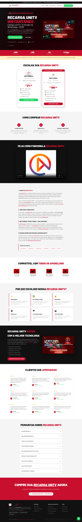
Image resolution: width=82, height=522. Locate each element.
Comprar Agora (69, 5)
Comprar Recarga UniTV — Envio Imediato (42, 493)
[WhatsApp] (78, 518)
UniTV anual (35, 225)
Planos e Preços (65, 511)
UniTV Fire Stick (51, 513)
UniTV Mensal (46, 248)
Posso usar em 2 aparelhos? (41, 461)
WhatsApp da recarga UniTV (34, 240)
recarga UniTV (22, 193)
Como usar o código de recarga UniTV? (41, 456)
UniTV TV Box (50, 506)
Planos (46, 5)
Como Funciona (65, 508)
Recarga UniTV (52, 5)
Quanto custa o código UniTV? (41, 441)
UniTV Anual (53, 248)
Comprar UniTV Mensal (28, 99)
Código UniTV (59, 5)
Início (43, 5)
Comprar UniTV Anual (53, 103)
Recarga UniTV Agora (16, 37)
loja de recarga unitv (43, 229)
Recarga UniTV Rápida (38, 508)
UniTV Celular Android (52, 511)
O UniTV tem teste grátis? (41, 466)
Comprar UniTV (38, 248)
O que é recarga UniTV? (41, 431)
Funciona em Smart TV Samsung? (41, 471)
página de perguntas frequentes (32, 217)
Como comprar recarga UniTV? (41, 436)
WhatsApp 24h (64, 506)
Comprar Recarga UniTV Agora (16, 358)
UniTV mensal (22, 224)
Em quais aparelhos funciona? (41, 446)
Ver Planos (28, 37)
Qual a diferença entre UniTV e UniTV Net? (41, 451)
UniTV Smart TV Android (52, 508)
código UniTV (29, 212)
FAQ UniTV (59, 248)
